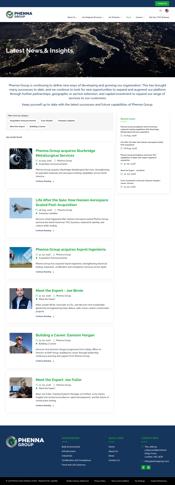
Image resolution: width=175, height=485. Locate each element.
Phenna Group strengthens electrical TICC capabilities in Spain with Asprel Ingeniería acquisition (138, 157)
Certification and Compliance (76, 460)
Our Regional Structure (92, 17)
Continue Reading (43, 181)
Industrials (67, 456)
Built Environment (71, 447)
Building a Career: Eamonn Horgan (65, 335)
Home (112, 447)
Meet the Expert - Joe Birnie (133, 170)
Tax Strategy (140, 481)
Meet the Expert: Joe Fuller (59, 380)
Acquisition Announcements (23, 121)
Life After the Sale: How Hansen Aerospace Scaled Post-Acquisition (142, 143)
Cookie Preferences (159, 481)
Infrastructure (69, 451)
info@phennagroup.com (157, 461)
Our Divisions (114, 17)
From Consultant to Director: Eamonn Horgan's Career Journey (140, 182)
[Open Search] (160, 10)
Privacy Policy (100, 481)
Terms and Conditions (120, 481)
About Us (71, 17)
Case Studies (47, 121)
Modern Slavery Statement (78, 481)
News (128, 17)
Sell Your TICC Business (159, 17)
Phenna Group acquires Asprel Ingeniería (71, 249)
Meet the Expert (17, 126)
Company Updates (66, 121)
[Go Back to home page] (19, 14)
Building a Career (38, 126)
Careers (139, 17)
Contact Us (162, 4)
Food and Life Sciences (73, 465)
